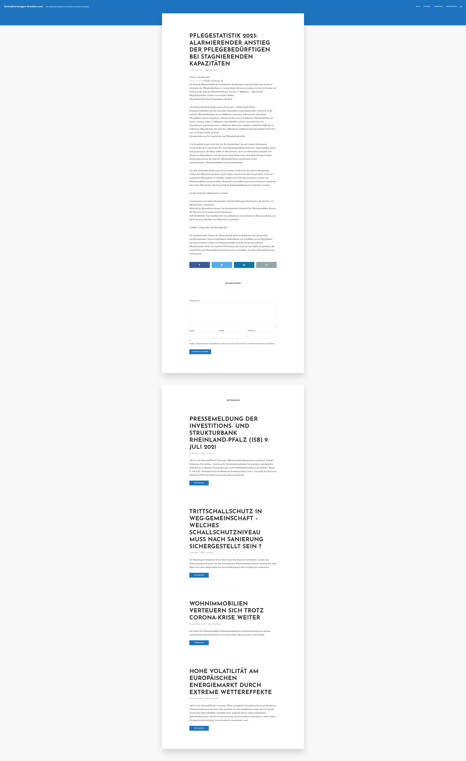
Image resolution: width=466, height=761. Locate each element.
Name (191, 330)
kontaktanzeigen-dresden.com (23, 6)
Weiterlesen (199, 483)
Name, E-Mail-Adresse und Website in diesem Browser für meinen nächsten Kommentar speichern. (232, 343)
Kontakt (427, 6)
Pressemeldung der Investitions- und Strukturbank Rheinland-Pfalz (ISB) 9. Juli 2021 (229, 433)
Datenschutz (451, 6)
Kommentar (194, 301)
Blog (418, 6)
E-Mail (221, 330)
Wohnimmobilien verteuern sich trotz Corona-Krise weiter (226, 611)
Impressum (438, 6)
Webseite (251, 330)
